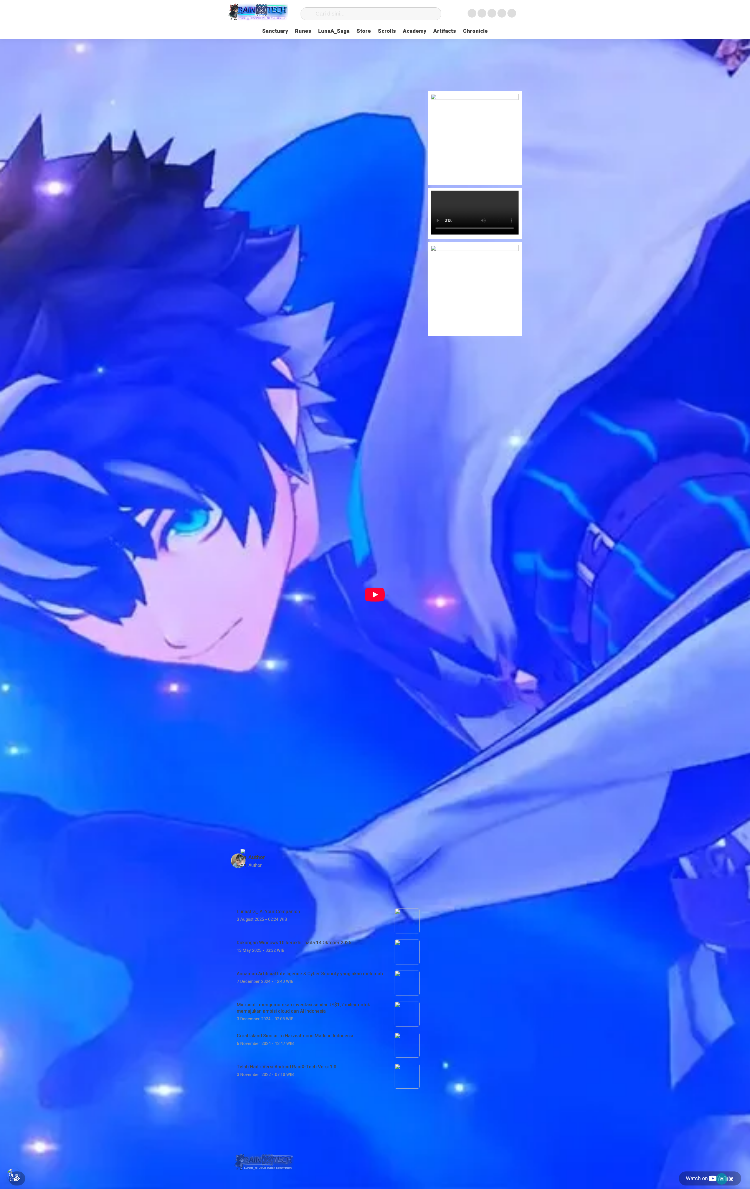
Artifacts (444, 31)
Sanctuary (275, 31)
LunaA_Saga (334, 31)
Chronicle (475, 31)
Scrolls (387, 31)
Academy (414, 31)
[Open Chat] (14, 1175)
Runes (303, 31)
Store (364, 31)
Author (256, 857)
